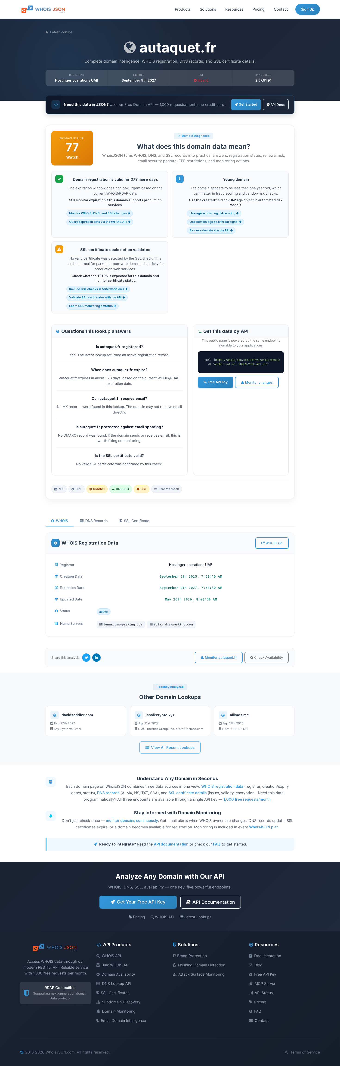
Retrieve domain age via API (209, 230)
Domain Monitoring (119, 1011)
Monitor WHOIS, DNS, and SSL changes (98, 213)
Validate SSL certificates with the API (95, 297)
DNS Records (96, 521)
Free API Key (218, 382)
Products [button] (183, 9)
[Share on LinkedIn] (96, 657)
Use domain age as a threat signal (214, 222)
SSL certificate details (188, 792)
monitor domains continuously (132, 820)
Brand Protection (192, 955)
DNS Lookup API (116, 983)
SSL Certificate (136, 521)
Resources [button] (234, 9)
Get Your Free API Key (141, 902)
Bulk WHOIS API (115, 965)
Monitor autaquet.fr (221, 657)
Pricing (259, 9)
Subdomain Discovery (121, 1002)
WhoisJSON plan (263, 827)
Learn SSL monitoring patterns (91, 306)
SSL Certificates (115, 992)
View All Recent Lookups (173, 747)
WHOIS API (274, 543)
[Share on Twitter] (86, 657)
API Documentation (213, 902)
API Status (264, 992)
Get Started (248, 104)
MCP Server (265, 983)
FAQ (216, 844)
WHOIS (62, 521)
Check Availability (268, 657)
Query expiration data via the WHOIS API (98, 222)
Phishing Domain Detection (201, 965)
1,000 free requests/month (247, 799)
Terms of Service (305, 1052)
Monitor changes (259, 382)
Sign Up (307, 9)
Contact (281, 9)
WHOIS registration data (222, 786)
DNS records (108, 792)
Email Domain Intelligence (123, 1020)
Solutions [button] (208, 9)
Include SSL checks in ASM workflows (96, 289)
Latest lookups (61, 32)
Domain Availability (118, 974)
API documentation (171, 844)
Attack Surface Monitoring (201, 974)
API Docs (278, 105)
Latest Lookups (197, 917)
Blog (259, 965)
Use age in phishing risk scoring (212, 213)
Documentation (267, 955)
